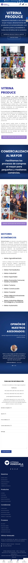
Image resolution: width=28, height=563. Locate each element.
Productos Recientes (5, 499)
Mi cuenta (3, 523)
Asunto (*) (3, 413)
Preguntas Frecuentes (5, 532)
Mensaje (3, 431)
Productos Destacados (6, 501)
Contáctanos (4, 508)
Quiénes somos (4, 477)
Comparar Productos (5, 529)
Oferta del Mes (4, 497)
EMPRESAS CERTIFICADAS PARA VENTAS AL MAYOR (14, 137)
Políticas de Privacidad (5, 514)
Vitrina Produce (4, 483)
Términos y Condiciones (6, 516)
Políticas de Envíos (5, 510)
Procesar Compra (4, 525)
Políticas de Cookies (5, 512)
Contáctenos (14, 37)
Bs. (27, 18)
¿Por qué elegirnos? (5, 481)
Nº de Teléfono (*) (5, 419)
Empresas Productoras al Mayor (14, 34)
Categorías (3, 495)
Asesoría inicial (4, 479)
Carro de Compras (5, 527)
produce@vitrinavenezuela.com (14, 396)
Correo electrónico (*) (6, 425)
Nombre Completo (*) (6, 407)
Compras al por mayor (5, 485)
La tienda (3, 493)
